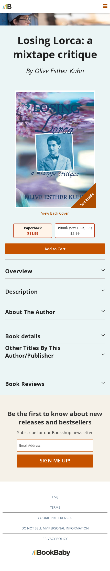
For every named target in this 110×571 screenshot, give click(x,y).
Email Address (29, 445)
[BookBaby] (7, 6)
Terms (55, 507)
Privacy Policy (55, 538)
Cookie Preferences (55, 517)
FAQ (55, 497)
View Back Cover (55, 213)
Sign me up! (55, 460)
